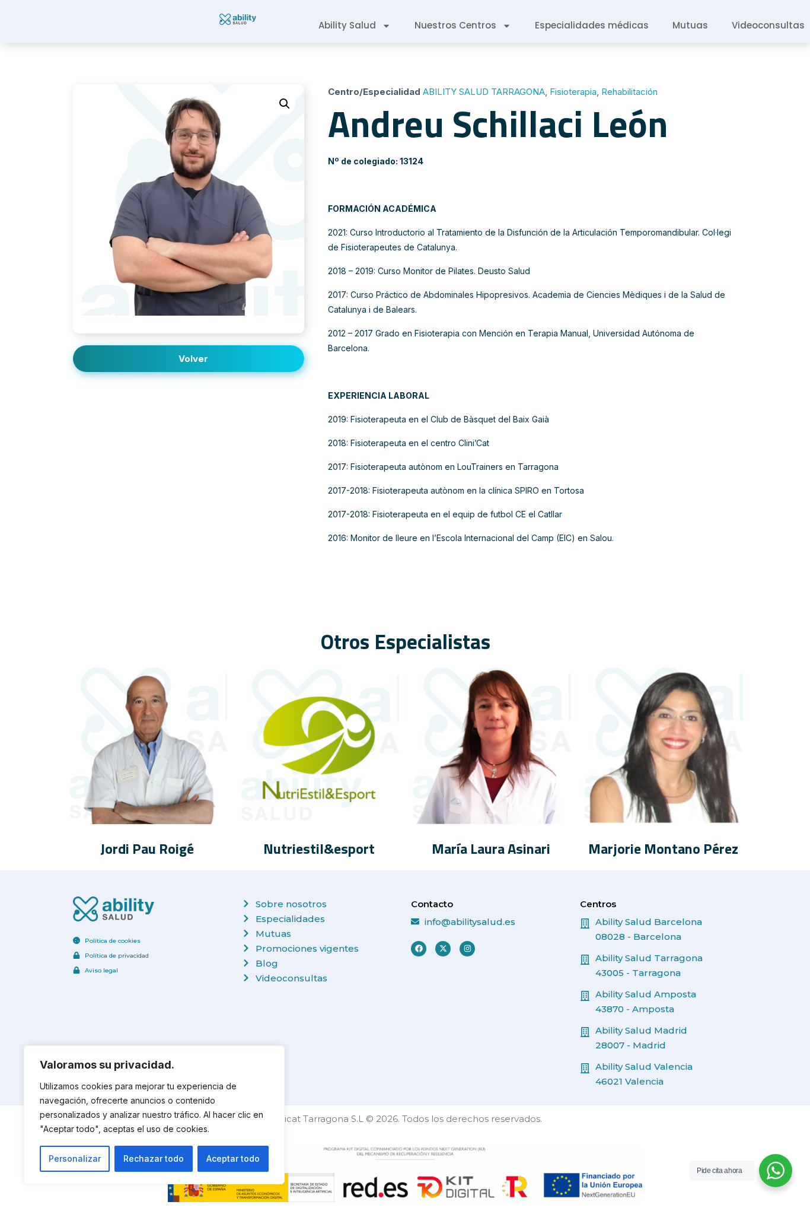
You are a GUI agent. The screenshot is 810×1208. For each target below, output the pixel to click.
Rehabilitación (629, 91)
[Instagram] (467, 948)
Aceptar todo (233, 1158)
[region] (154, 1114)
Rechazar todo (153, 1158)
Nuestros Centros (455, 25)
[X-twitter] (443, 948)
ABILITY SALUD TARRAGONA (484, 91)
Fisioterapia (573, 91)
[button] (284, 104)
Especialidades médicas (592, 25)
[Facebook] (418, 948)
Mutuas (690, 25)
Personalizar (75, 1158)
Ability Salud (347, 25)
